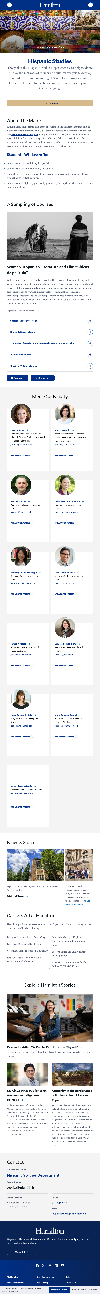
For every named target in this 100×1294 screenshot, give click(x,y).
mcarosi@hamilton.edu (21, 512)
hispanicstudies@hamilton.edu (69, 1213)
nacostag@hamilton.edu (22, 793)
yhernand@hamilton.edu (66, 512)
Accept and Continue (59, 1290)
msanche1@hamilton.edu (66, 725)
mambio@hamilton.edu (65, 444)
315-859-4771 (59, 1202)
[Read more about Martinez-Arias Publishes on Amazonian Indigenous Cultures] (27, 1074)
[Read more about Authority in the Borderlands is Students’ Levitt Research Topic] (72, 1074)
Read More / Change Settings (85, 1289)
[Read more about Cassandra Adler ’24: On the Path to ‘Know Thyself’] (50, 1018)
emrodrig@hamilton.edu (66, 654)
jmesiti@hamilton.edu (21, 654)
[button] (9, 5)
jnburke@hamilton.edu (21, 444)
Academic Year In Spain (24, 134)
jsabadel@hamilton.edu (21, 725)
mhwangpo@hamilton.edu (23, 583)
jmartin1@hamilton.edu (65, 583)
